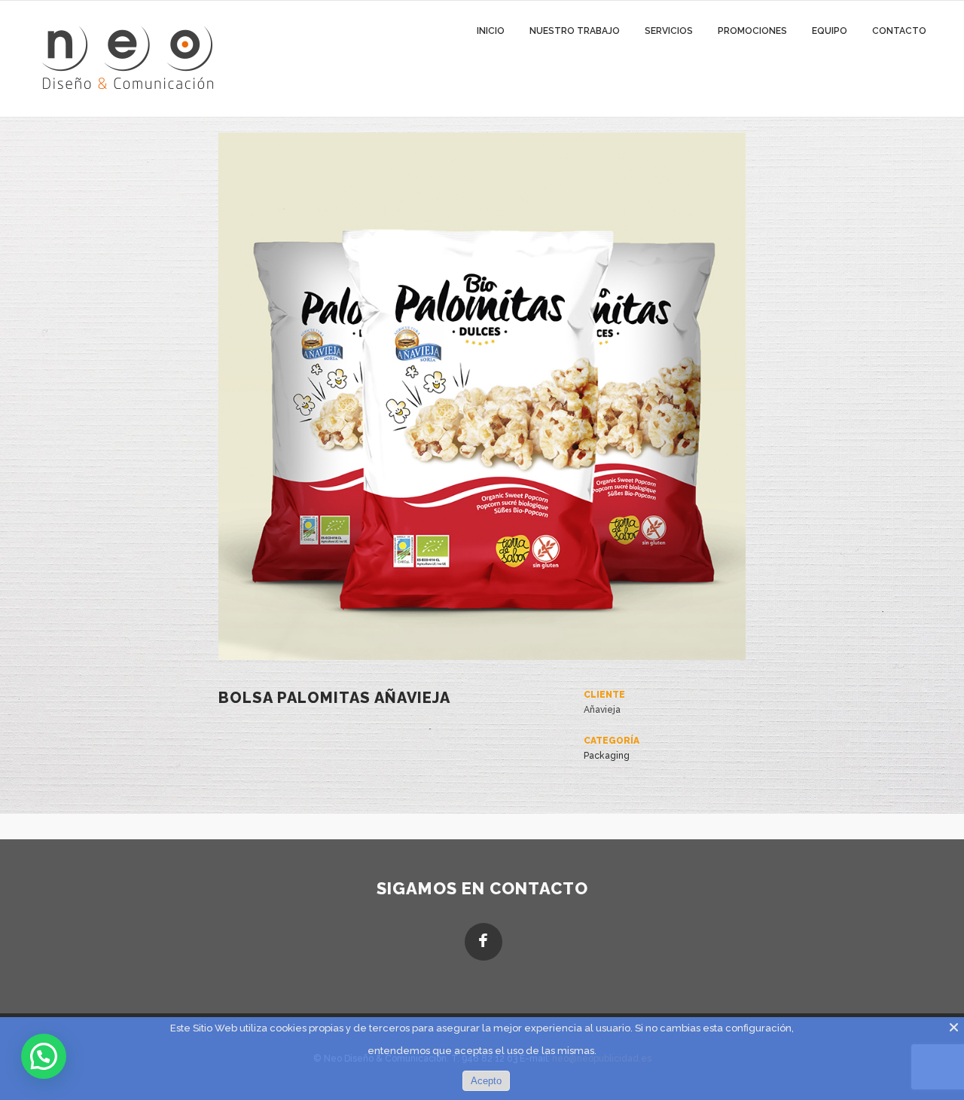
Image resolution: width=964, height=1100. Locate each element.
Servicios (669, 31)
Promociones (752, 31)
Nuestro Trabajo (574, 31)
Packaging (607, 755)
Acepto (486, 1080)
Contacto (899, 31)
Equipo (829, 31)
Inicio (491, 31)
